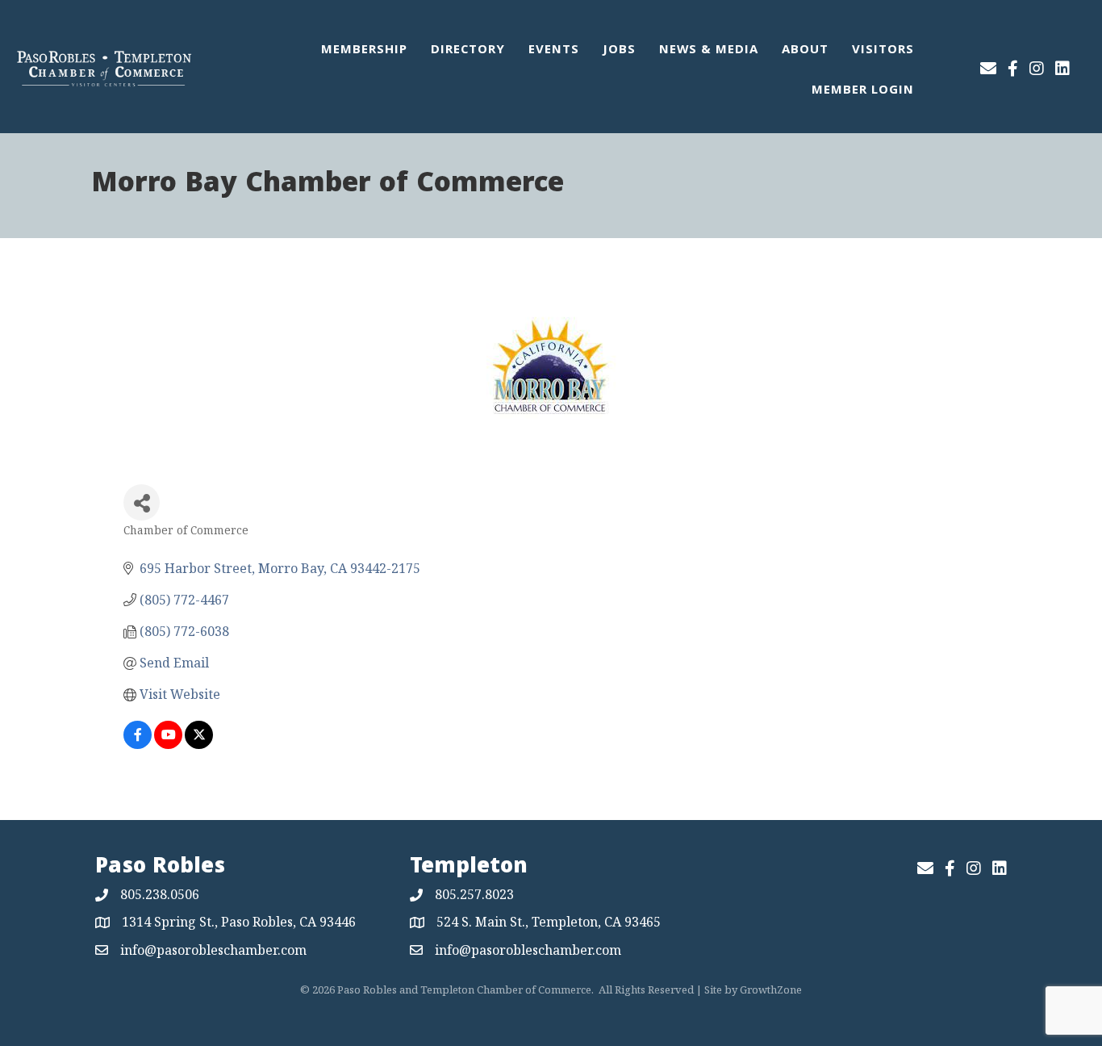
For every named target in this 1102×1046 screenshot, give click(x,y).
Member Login (863, 91)
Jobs (619, 50)
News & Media (708, 50)
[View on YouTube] (168, 744)
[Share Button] (141, 502)
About (805, 50)
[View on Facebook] (137, 744)
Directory (468, 50)
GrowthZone (771, 989)
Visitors (883, 50)
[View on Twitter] (199, 744)
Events (553, 50)
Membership (364, 50)
